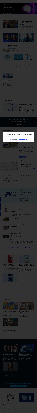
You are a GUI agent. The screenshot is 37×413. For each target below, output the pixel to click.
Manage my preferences (13, 139)
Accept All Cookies (23, 139)
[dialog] (18, 137)
